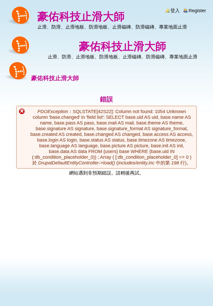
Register (197, 10)
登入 (175, 10)
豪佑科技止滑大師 (81, 16)
